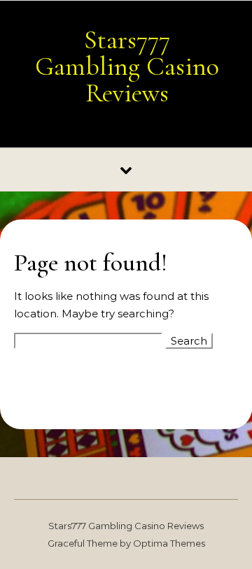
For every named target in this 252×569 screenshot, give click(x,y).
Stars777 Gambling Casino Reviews (127, 66)
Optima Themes (169, 543)
